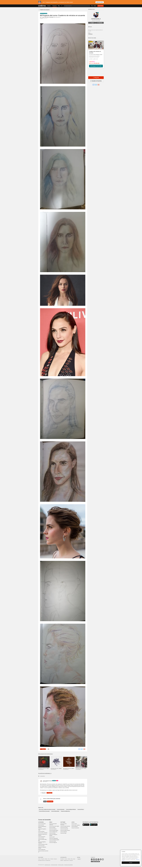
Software (62, 822)
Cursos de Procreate (64, 827)
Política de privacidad (54, 864)
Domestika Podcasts (41, 860)
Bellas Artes (90, 34)
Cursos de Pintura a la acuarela (44, 811)
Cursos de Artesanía (52, 828)
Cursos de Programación (53, 838)
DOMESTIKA (42, 5)
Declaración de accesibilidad (68, 864)
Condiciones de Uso (47, 864)
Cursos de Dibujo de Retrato (71, 809)
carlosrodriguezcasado (47, 780)
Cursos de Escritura (41, 836)
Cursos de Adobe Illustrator (65, 826)
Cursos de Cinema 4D (64, 828)
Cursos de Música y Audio (42, 844)
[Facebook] (92, 859)
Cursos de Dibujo (52, 827)
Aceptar (130, 862)
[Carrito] (92, 5)
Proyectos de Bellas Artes (65, 811)
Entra (45, 801)
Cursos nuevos (74, 823)
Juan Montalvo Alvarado (51, 17)
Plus (59, 5)
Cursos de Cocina (41, 845)
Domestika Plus (47, 860)
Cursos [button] (48, 5)
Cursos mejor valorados (76, 825)
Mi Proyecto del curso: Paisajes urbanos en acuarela (81, 769)
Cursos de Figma (63, 833)
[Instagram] (98, 859)
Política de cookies (61, 864)
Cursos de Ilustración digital (54, 826)
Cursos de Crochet (52, 841)
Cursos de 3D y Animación (42, 832)
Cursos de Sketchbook (55, 811)
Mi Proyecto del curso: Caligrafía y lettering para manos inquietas (56, 769)
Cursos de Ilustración (60, 809)
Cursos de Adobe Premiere (65, 830)
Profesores (71, 860)
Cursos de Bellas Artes (53, 831)
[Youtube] (103, 859)
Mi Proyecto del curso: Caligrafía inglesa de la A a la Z (43, 769)
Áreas (50, 822)
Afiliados (61, 860)
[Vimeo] (101, 859)
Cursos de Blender (63, 831)
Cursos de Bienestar (41, 849)
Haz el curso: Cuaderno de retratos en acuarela (47, 809)
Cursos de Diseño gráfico (53, 830)
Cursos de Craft (41, 825)
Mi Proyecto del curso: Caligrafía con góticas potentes (68, 769)
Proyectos (54, 5)
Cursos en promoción (75, 827)
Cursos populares (75, 826)
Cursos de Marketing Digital (54, 839)
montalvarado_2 (49, 753)
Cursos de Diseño (41, 831)
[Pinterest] (96, 859)
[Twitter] (94, 859)
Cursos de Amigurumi (53, 842)
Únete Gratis (50, 801)
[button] (61, 5)
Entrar (95, 5)
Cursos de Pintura (81, 809)
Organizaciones (66, 860)
